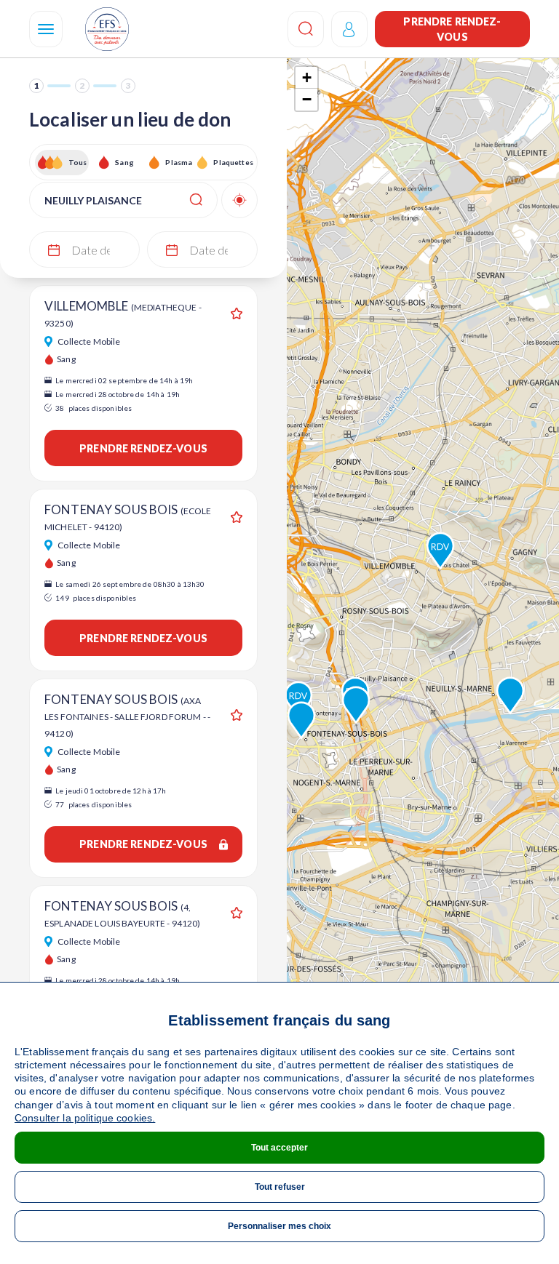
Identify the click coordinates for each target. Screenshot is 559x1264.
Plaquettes (232, 162)
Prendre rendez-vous (452, 29)
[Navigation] (46, 29)
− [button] (307, 99)
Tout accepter (279, 1148)
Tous (77, 162)
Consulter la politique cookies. (85, 1118)
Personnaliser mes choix (279, 1226)
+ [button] (307, 77)
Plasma (178, 162)
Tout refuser (280, 1187)
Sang (124, 162)
